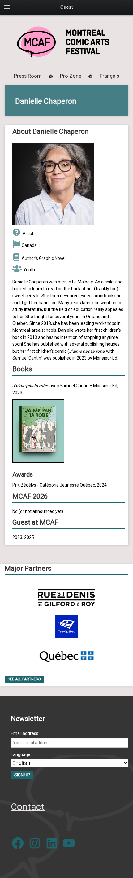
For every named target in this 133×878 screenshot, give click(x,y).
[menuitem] (109, 76)
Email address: (25, 733)
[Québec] (66, 655)
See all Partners (24, 679)
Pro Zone (70, 76)
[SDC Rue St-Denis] (66, 597)
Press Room (28, 76)
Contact (28, 806)
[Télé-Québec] (66, 626)
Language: (21, 754)
